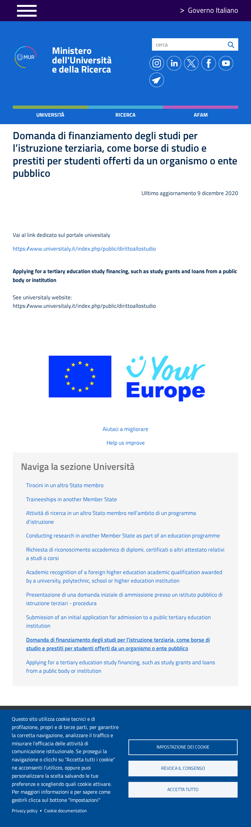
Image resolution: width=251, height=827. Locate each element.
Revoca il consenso (183, 768)
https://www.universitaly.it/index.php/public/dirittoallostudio (84, 248)
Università (50, 115)
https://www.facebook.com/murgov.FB (210, 63)
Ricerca (125, 115)
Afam (201, 115)
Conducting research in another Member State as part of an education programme (123, 535)
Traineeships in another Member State (71, 499)
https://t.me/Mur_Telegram (158, 80)
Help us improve (126, 442)
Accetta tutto (182, 789)
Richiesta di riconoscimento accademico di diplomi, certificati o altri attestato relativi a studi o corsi (125, 553)
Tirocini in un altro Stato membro (65, 485)
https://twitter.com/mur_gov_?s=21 (192, 63)
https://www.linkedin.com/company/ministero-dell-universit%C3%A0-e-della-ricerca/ (175, 63)
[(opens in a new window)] (125, 377)
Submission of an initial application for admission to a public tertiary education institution (118, 621)
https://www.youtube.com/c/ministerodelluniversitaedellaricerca (227, 63)
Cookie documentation (65, 810)
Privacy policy (25, 810)
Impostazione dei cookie (183, 747)
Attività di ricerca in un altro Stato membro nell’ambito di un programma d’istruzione (111, 517)
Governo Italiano (213, 10)
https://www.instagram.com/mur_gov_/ (158, 63)
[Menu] (27, 10)
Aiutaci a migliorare (125, 429)
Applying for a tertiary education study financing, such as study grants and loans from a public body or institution (120, 666)
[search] (231, 44)
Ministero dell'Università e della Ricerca (82, 60)
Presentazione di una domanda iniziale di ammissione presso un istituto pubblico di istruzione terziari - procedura (124, 598)
